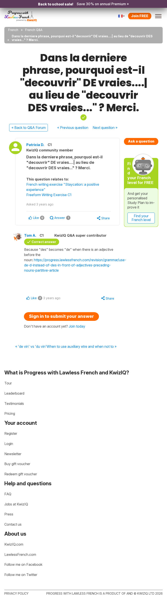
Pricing (9, 413)
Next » (105, 127)
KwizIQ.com (13, 544)
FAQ (7, 494)
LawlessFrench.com (20, 554)
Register (10, 433)
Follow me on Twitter (20, 574)
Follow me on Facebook (23, 564)
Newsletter (12, 454)
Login (8, 443)
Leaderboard (14, 393)
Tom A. (30, 235)
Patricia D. (35, 145)
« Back (29, 127)
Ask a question (141, 141)
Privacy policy (16, 593)
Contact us (13, 524)
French (13, 30)
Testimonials (14, 403)
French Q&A (33, 30)
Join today (77, 326)
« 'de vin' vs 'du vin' (31, 347)
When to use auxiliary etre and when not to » (82, 347)
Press (8, 514)
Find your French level (141, 218)
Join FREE (139, 16)
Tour (8, 383)
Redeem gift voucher (20, 474)
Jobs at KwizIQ (16, 504)
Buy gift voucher (17, 464)
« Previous (72, 127)
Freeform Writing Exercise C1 (49, 195)
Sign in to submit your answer (61, 316)
